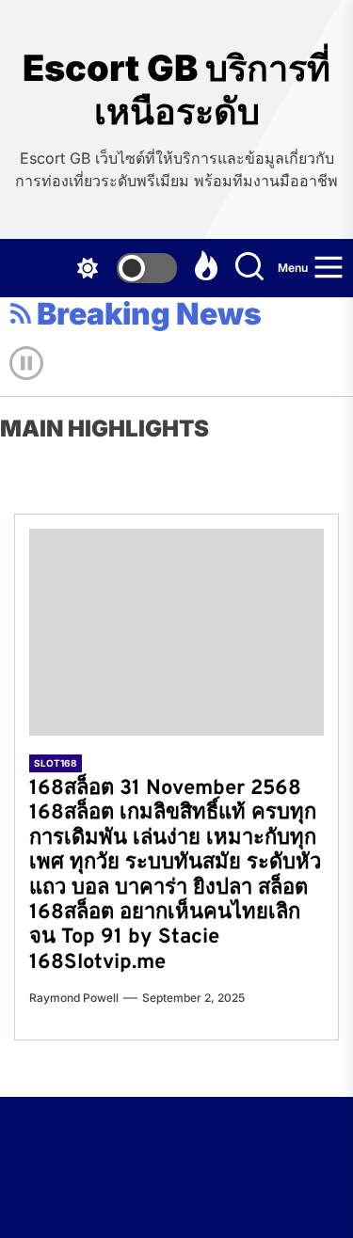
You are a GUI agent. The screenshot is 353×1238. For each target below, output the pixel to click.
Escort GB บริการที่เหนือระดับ (176, 90)
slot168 (55, 763)
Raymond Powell (74, 998)
